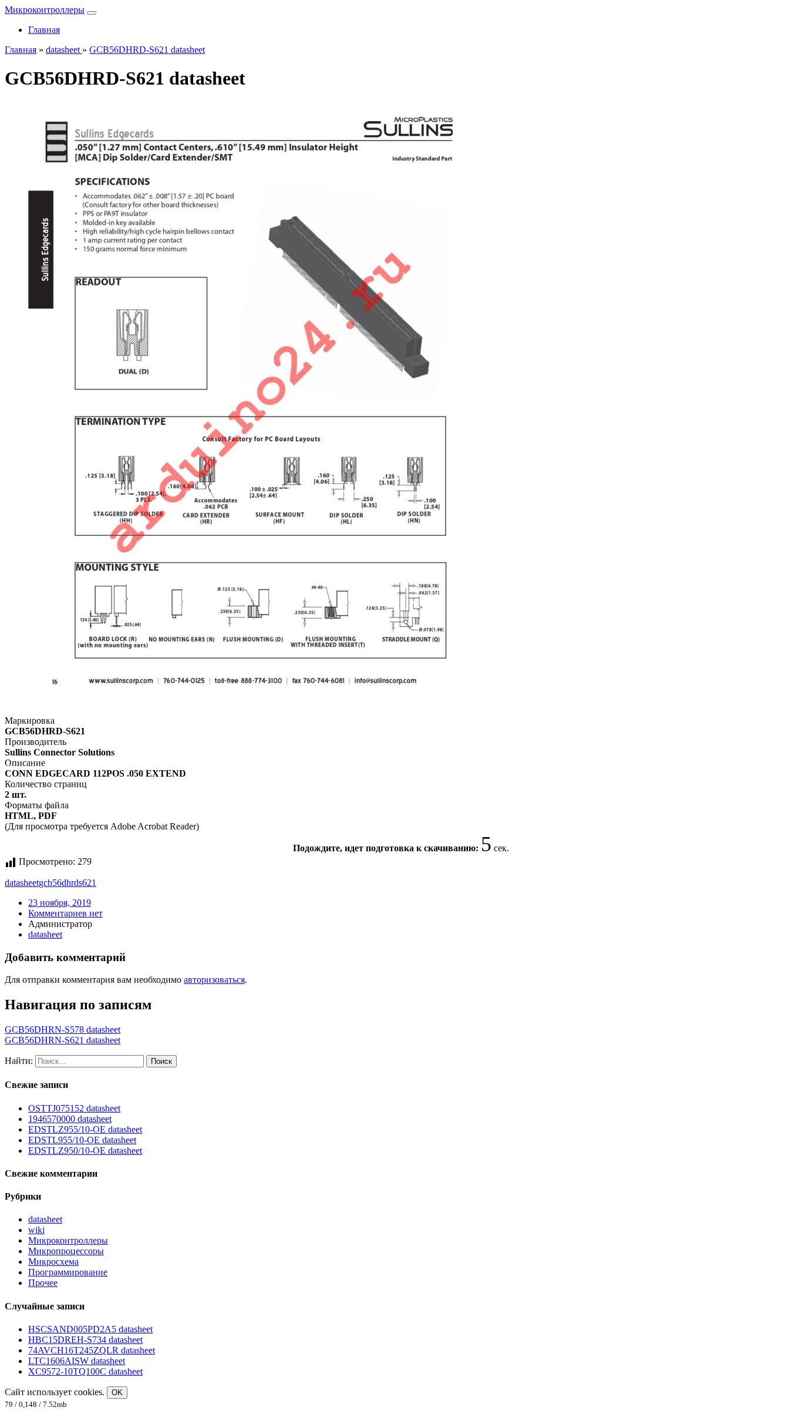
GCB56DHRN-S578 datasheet (62, 1030)
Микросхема (53, 1262)
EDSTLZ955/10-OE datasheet (85, 1129)
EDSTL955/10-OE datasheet (82, 1140)
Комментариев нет (65, 913)
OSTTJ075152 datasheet (74, 1108)
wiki (36, 1230)
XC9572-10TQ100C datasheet (85, 1371)
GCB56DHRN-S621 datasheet (62, 1040)
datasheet (22, 883)
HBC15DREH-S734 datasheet (85, 1340)
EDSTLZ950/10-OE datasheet (85, 1151)
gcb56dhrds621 (67, 883)
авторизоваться (214, 980)
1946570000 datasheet (70, 1119)
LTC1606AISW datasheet (76, 1361)
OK (117, 1392)
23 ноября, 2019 (59, 903)
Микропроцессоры (66, 1251)
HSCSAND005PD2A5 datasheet (90, 1329)
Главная (44, 30)
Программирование (67, 1272)
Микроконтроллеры (45, 10)
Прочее (43, 1283)
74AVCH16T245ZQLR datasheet (91, 1350)
